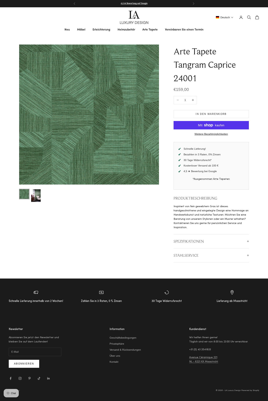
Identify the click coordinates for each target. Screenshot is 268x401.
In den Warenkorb (211, 114)
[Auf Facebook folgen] (10, 378)
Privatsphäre (117, 343)
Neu (67, 29)
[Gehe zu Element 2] (36, 195)
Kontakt (114, 361)
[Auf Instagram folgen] (20, 378)
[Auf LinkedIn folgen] (48, 378)
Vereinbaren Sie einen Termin (184, 29)
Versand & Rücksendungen (125, 349)
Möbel (81, 29)
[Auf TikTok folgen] (39, 378)
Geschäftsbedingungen (123, 337)
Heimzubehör (126, 29)
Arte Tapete (150, 29)
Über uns (115, 355)
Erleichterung (101, 29)
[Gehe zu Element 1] (24, 194)
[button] (224, 17)
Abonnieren (24, 363)
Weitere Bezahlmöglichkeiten (211, 134)
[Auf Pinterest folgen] (29, 378)
